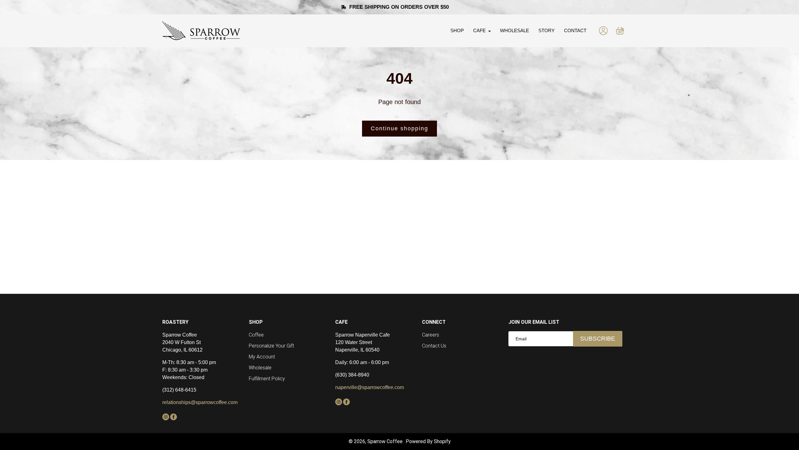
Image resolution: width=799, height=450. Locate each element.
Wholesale (514, 30)
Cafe (480, 30)
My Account (262, 357)
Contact (575, 30)
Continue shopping (399, 128)
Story (546, 30)
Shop (457, 30)
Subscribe (597, 338)
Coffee (256, 335)
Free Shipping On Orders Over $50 (399, 7)
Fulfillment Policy (267, 379)
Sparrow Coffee (385, 441)
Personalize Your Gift (271, 346)
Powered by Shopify (428, 441)
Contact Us (434, 346)
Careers (430, 335)
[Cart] (619, 31)
